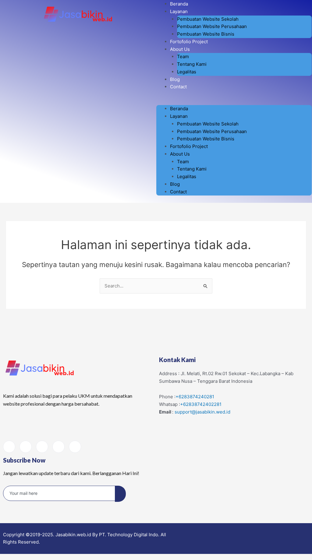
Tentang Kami (192, 64)
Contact (178, 87)
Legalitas (186, 72)
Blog (175, 79)
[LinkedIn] (42, 447)
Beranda (179, 4)
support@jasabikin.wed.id (202, 412)
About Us (180, 49)
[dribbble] (75, 447)
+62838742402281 (201, 404)
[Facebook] (9, 447)
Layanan (179, 11)
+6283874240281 (195, 397)
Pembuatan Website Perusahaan (212, 26)
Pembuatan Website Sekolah (208, 19)
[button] (234, 101)
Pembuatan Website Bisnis (205, 34)
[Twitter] (58, 447)
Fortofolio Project (189, 41)
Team (183, 56)
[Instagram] (26, 447)
